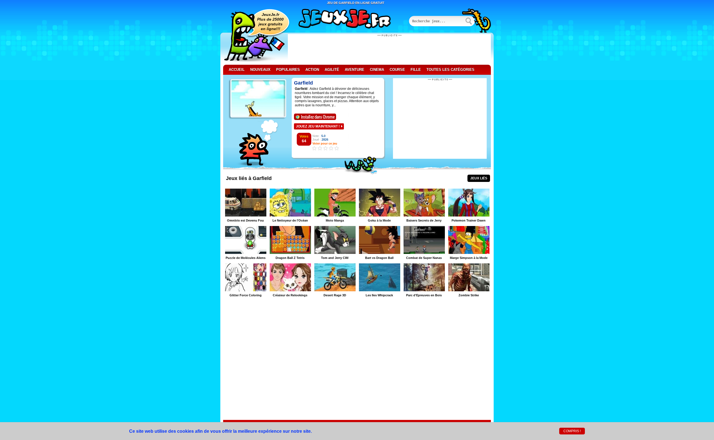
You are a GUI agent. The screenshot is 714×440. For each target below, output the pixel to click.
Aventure (354, 70)
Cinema (377, 70)
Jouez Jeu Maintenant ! (318, 126)
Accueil (237, 70)
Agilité (332, 70)
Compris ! (572, 431)
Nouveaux (260, 70)
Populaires (288, 70)
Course (397, 70)
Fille (416, 70)
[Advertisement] (389, 49)
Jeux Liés (478, 178)
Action (312, 70)
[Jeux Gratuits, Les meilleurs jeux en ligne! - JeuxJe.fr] (351, 19)
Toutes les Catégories (450, 70)
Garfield (303, 83)
